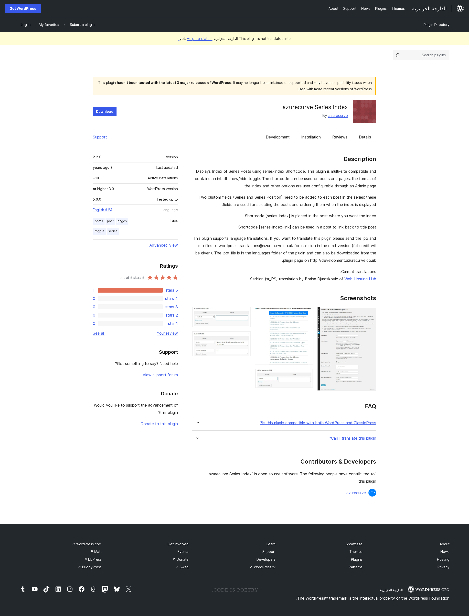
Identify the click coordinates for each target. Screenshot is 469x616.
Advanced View (163, 245)
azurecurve (338, 115)
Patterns (355, 567)
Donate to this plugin (159, 423)
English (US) (102, 210)
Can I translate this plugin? (352, 438)
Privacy (443, 567)
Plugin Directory (436, 25)
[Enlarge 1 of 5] (369, 313)
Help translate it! (196, 38)
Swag (182, 567)
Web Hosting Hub (360, 278)
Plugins (356, 559)
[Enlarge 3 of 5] (306, 375)
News (444, 551)
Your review (167, 333)
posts (99, 221)
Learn (271, 544)
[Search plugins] (398, 55)
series (112, 231)
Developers (266, 559)
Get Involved (178, 544)
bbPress (93, 559)
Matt (96, 551)
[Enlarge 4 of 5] (244, 313)
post (110, 221)
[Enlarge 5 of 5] (244, 337)
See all (99, 333)
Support (100, 137)
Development (278, 137)
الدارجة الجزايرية (391, 590)
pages (122, 221)
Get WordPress (23, 8)
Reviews (339, 137)
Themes (355, 551)
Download (104, 111)
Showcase (354, 544)
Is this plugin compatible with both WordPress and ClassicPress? (318, 423)
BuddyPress (90, 567)
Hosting (443, 559)
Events (183, 551)
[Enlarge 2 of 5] (306, 313)
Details (365, 137)
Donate (180, 559)
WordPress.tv (263, 567)
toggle (99, 231)
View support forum (160, 374)
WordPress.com (87, 544)
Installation (311, 137)
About (444, 544)
